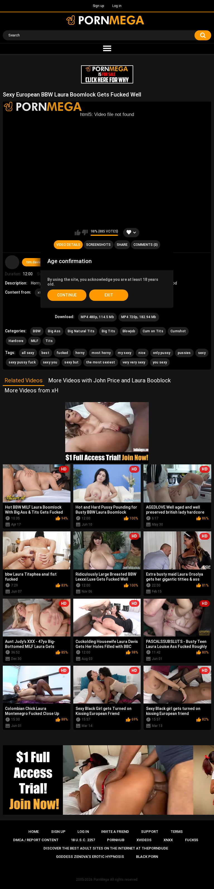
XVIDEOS (144, 840)
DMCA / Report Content (36, 840)
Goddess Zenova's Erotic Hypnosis (90, 857)
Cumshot (178, 331)
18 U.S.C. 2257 (83, 840)
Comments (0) (145, 245)
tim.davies (34, 262)
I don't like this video (85, 232)
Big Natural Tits (81, 331)
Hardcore (16, 341)
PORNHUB (115, 840)
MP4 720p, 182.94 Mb (138, 317)
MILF (34, 341)
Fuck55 (191, 840)
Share (122, 245)
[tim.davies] (12, 262)
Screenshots (98, 245)
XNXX (168, 840)
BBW (37, 331)
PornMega (101, 879)
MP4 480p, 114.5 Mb (97, 317)
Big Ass (54, 331)
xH (40, 292)
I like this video (78, 232)
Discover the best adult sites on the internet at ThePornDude (105, 848)
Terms (177, 831)
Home (33, 831)
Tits (49, 341)
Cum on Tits (153, 331)
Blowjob (129, 331)
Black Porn (147, 857)
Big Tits (108, 331)
